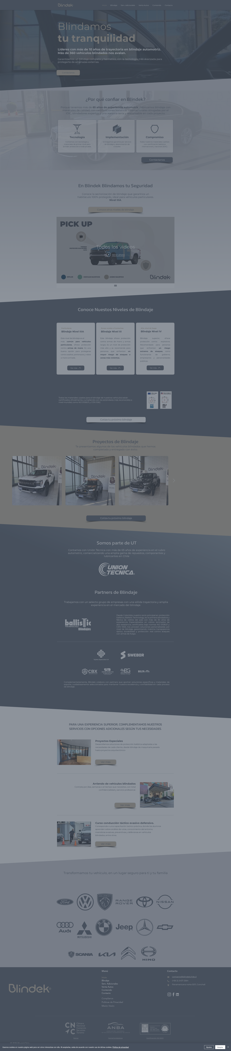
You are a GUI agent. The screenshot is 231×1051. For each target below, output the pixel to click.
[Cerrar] (228, 1047)
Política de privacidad (120, 1047)
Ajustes (209, 1047)
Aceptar (220, 1047)
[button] (161, 494)
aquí (123, 545)
